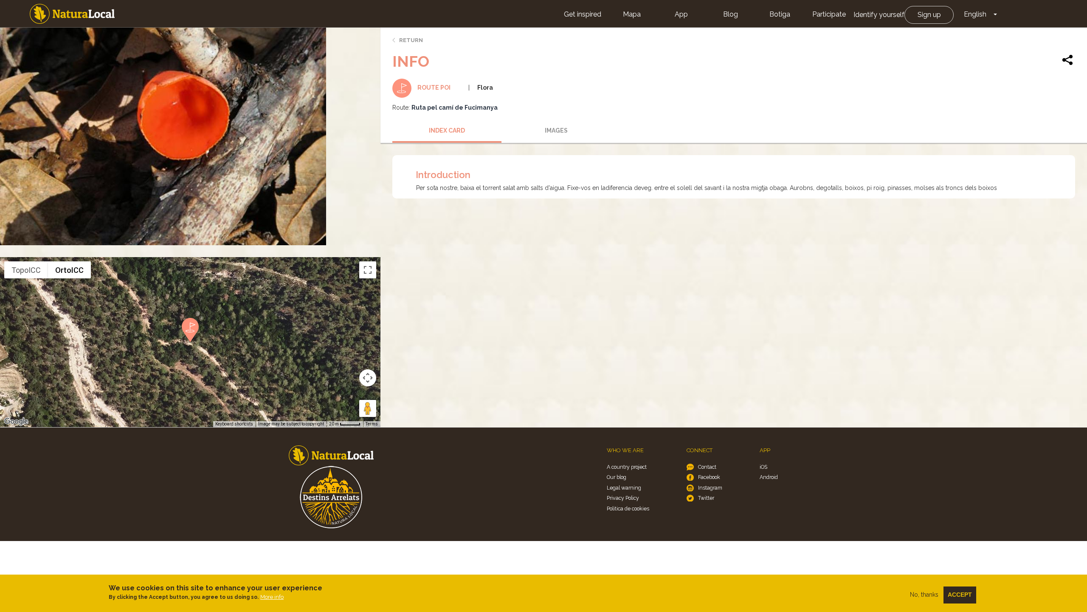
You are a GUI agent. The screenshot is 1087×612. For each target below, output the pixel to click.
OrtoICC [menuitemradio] (69, 270)
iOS (763, 467)
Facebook (709, 477)
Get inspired (582, 14)
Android (769, 477)
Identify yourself (878, 15)
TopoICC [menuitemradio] (26, 270)
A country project (627, 467)
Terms (372, 424)
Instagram (710, 487)
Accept (960, 594)
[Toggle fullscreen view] (367, 269)
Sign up (929, 15)
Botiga (779, 14)
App (681, 14)
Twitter (706, 498)
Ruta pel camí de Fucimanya (454, 107)
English (975, 14)
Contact (707, 467)
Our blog (616, 477)
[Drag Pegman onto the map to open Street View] (367, 408)
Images (556, 130)
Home (72, 14)
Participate (829, 14)
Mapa (632, 14)
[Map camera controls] (367, 377)
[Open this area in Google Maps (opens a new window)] (16, 421)
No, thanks (924, 594)
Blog (730, 14)
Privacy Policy (623, 498)
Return (411, 40)
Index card (447, 130)
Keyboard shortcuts (234, 424)
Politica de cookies (628, 508)
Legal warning (624, 487)
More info (272, 597)
